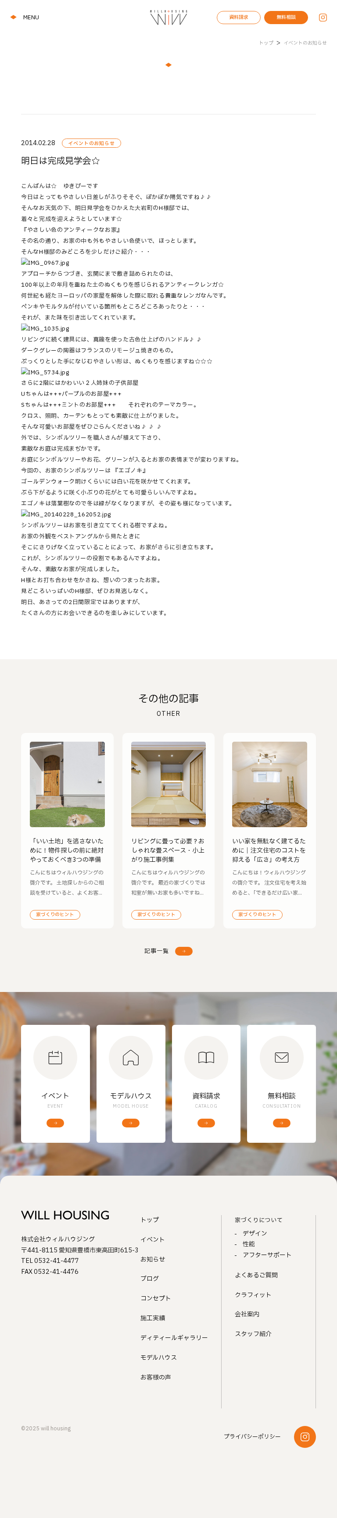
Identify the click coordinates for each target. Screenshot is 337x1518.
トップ (149, 1220)
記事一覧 (156, 951)
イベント (152, 1239)
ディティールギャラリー (174, 1338)
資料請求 (238, 17)
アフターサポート (267, 1255)
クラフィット (253, 1295)
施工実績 (152, 1318)
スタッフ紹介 (253, 1334)
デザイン (255, 1233)
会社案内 (247, 1314)
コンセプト (155, 1298)
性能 (249, 1244)
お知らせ (152, 1259)
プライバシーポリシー (252, 1437)
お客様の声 (155, 1377)
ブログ (149, 1278)
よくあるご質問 (256, 1275)
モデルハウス (158, 1357)
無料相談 (286, 17)
